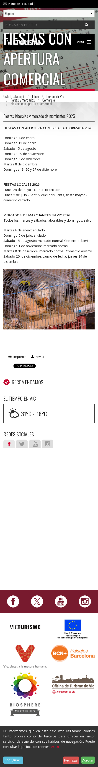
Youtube (35, 444)
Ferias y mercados (23, 100)
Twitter (22, 444)
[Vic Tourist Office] (73, 683)
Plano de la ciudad (20, 4)
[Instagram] (85, 601)
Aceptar (87, 760)
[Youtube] (61, 601)
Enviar (40, 356)
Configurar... (13, 760)
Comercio (48, 100)
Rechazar (71, 760)
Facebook (9, 444)
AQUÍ (55, 746)
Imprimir (19, 356)
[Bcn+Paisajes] (73, 653)
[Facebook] (13, 601)
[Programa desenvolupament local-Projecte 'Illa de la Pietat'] (73, 629)
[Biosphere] (25, 693)
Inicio (35, 96)
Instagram (47, 444)
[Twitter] (37, 601)
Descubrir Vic (55, 96)
